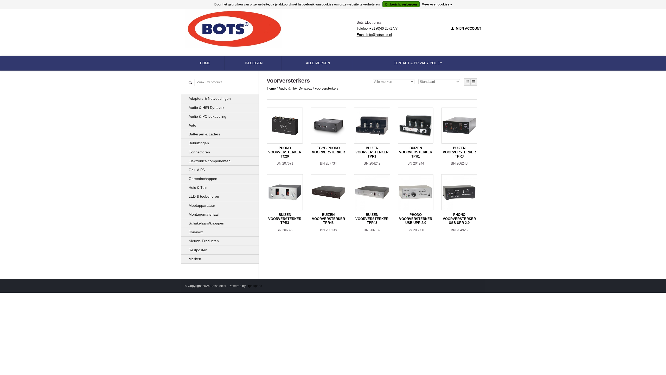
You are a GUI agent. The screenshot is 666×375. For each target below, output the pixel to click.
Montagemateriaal (204, 214)
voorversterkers (326, 88)
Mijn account (468, 28)
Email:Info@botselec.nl (374, 35)
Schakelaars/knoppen (206, 223)
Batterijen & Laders (204, 134)
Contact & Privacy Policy (418, 63)
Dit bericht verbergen (401, 4)
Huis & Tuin (198, 187)
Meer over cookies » (437, 4)
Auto (192, 125)
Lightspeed (254, 286)
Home (205, 63)
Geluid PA (197, 170)
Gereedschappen (203, 179)
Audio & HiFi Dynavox (206, 107)
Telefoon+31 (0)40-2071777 (377, 28)
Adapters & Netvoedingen (210, 98)
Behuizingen (199, 143)
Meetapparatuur (202, 205)
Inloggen (253, 63)
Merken (195, 259)
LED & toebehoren (204, 196)
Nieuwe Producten (204, 241)
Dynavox (196, 232)
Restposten (198, 250)
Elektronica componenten (209, 161)
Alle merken (318, 63)
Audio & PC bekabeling (207, 116)
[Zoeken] (190, 82)
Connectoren (199, 152)
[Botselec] (271, 28)
